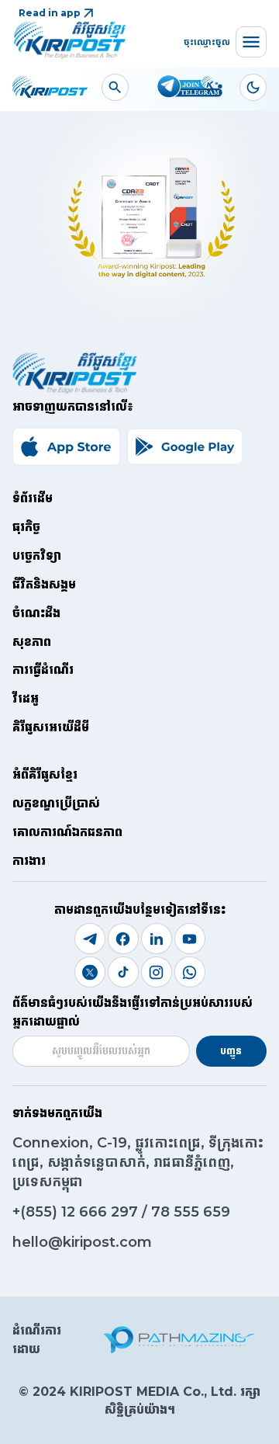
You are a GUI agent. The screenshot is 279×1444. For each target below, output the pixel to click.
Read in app (50, 13)
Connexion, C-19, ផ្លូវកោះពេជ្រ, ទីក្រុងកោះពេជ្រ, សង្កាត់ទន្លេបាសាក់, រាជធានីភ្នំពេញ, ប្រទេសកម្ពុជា (138, 1162)
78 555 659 (190, 1211)
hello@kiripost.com (82, 1242)
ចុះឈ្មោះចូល (207, 41)
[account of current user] (115, 87)
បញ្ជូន (231, 1051)
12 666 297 (101, 1211)
